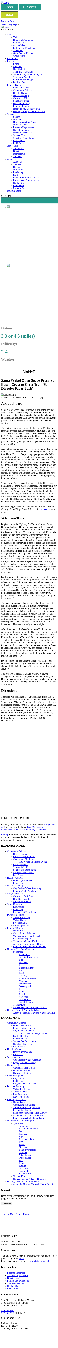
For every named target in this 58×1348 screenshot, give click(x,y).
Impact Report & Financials (26, 177)
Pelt (21, 989)
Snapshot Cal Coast (22, 867)
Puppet (22, 991)
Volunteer (17, 156)
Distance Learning (21, 103)
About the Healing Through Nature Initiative (34, 1012)
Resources (18, 883)
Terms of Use (7, 1214)
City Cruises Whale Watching (27, 888)
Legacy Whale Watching (24, 891)
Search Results (26, 1002)
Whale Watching (21, 95)
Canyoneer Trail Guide (24, 896)
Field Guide (18, 143)
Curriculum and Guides (24, 933)
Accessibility (19, 45)
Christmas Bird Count (23, 872)
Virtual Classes (20, 920)
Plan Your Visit (20, 42)
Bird (21, 960)
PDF (21, 1258)
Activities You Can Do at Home (28, 944)
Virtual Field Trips (21, 917)
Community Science (22, 90)
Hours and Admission (23, 40)
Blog (15, 175)
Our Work (18, 119)
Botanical (23, 962)
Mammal (23, 981)
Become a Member (16, 1273)
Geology (23, 975)
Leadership (18, 172)
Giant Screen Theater (23, 53)
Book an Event (20, 82)
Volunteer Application (17, 1275)
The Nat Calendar (15, 1283)
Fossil (22, 973)
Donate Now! (13, 1278)
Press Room (18, 185)
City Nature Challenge (23, 859)
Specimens (18, 952)
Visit (9, 34)
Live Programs (20, 922)
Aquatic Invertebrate (28, 957)
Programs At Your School (25, 912)
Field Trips (18, 909)
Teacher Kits (25, 999)
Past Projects (19, 875)
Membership (29, 6)
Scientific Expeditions (23, 138)
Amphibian (24, 954)
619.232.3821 (7, 1310)
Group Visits (19, 56)
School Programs (21, 101)
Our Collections (20, 124)
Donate (9, 6)
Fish (21, 970)
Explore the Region (22, 938)
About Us (11, 159)
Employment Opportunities (26, 180)
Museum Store (8, 21)
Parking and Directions (24, 48)
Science (10, 114)
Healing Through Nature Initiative (29, 111)
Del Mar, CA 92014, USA (29, 371)
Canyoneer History (22, 901)
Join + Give (12, 146)
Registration (18, 907)
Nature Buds (19, 930)
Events (10, 61)
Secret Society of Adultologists (27, 74)
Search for (6, 196)
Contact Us (18, 183)
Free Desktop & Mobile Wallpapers (29, 946)
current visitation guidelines (39, 1261)
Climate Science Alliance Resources (30, 1007)
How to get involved (22, 880)
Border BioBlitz (20, 864)
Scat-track (23, 997)
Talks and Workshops (23, 71)
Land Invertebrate (27, 978)
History (16, 167)
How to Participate (22, 854)
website (44, 509)
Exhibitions (12, 58)
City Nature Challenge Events (33, 862)
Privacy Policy (22, 1214)
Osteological (25, 986)
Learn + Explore (15, 85)
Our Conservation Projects (25, 122)
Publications (19, 140)
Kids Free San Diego (23, 79)
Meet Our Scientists (22, 132)
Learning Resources (22, 106)
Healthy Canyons (21, 93)
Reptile (22, 994)
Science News (19, 135)
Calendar (17, 66)
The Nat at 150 (20, 164)
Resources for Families (24, 856)
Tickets (9, 14)
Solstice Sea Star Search (24, 870)
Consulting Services (22, 130)
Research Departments (23, 127)
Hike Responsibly (21, 899)
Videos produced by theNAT (26, 936)
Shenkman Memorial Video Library (30, 941)
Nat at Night (19, 69)
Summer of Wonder (22, 77)
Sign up (4, 834)
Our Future (18, 169)
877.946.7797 (7, 1313)
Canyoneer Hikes (21, 98)
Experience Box (26, 967)
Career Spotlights (21, 925)
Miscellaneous (25, 983)
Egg (21, 965)
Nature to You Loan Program (26, 109)
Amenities (18, 50)
